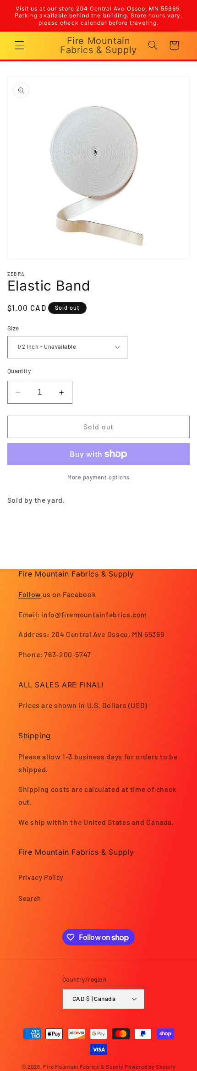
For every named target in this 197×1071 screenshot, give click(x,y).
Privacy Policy (41, 877)
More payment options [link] (98, 477)
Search (29, 898)
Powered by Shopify (150, 1066)
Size (13, 328)
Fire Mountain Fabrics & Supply (83, 1066)
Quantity (19, 370)
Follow (29, 594)
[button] (19, 45)
